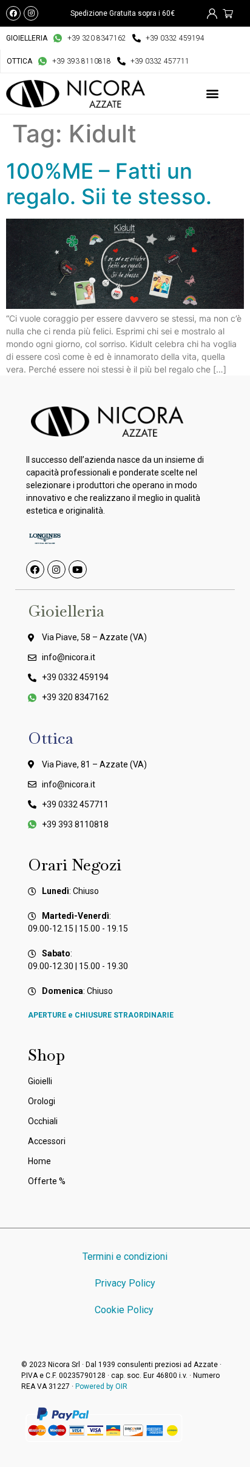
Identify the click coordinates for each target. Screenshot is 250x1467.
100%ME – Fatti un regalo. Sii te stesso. (109, 183)
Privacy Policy (125, 1283)
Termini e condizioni (125, 1256)
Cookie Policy (125, 1310)
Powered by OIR (101, 1386)
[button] (213, 94)
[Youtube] (78, 569)
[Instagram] (31, 13)
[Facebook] (13, 13)
